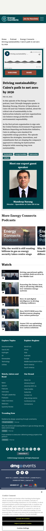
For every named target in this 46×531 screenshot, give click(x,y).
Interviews (5, 392)
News (4, 383)
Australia (27, 356)
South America (29, 368)
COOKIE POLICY (35, 478)
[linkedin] (19, 449)
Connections (28, 404)
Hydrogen (5, 353)
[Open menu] (41, 18)
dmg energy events (30, 398)
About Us (27, 380)
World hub (27, 347)
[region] (23, 510)
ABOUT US (9, 478)
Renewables (6, 359)
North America (29, 365)
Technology (6, 362)
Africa (26, 350)
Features (5, 389)
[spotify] (30, 449)
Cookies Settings (18, 480)
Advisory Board (29, 383)
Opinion (4, 386)
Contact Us (28, 395)
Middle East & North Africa (33, 362)
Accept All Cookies (23, 518)
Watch (7, 264)
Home (4, 39)
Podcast (13, 39)
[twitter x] (15, 449)
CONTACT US (29, 480)
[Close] (41, 492)
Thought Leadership (9, 395)
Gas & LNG (5, 350)
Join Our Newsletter (30, 19)
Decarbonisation (7, 347)
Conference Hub (29, 401)
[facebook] (7, 449)
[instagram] (11, 449)
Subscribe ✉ (23, 454)
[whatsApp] (38, 449)
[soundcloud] (34, 449)
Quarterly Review (7, 407)
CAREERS (15, 478)
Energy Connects (27, 39)
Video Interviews (7, 401)
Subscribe (27, 392)
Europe (26, 359)
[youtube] (23, 449)
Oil (2, 356)
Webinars (5, 404)
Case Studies (28, 389)
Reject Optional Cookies (23, 523)
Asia (25, 353)
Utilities (4, 365)
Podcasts (5, 398)
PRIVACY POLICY (24, 478)
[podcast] (27, 449)
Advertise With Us (30, 386)
